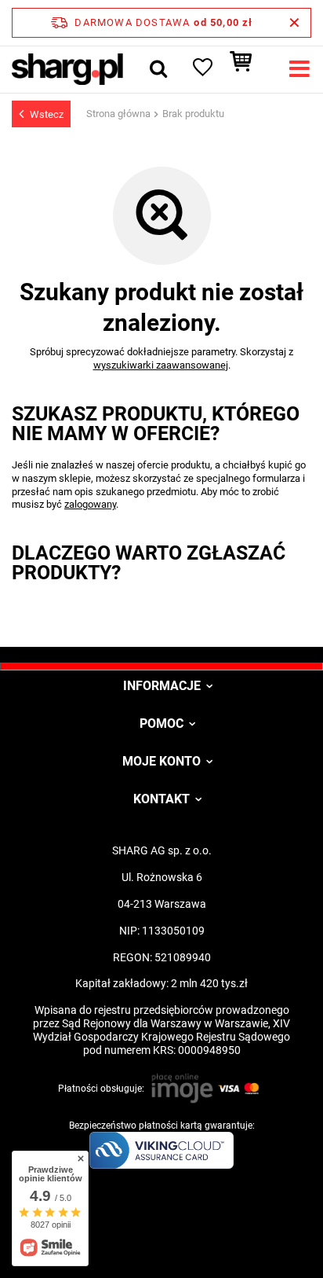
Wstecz (47, 114)
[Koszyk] (248, 69)
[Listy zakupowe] (201, 69)
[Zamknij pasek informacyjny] (294, 22)
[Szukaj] (158, 69)
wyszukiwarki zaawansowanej (160, 365)
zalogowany (90, 504)
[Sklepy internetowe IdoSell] (161, 1237)
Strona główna (118, 113)
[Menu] (299, 69)
